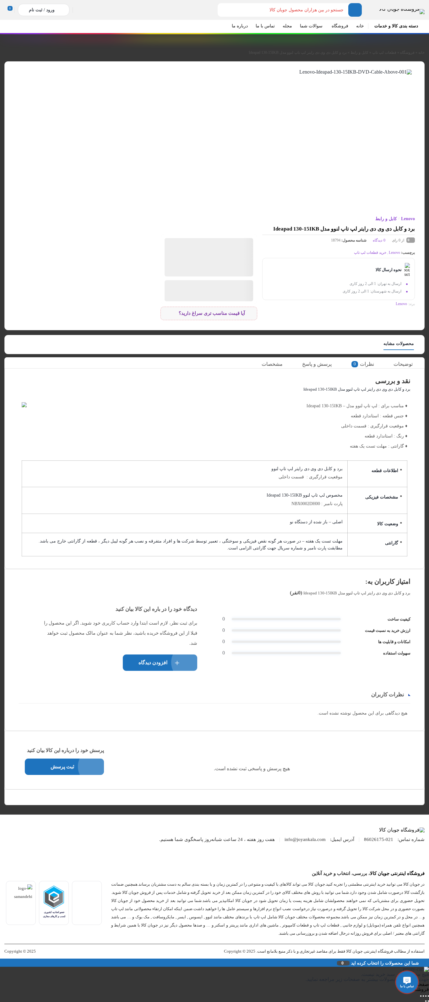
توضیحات (403, 364)
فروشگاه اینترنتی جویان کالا (397, 873)
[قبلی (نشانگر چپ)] (428, 1001)
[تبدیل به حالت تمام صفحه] (425, 996)
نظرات (364, 364)
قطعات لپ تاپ (384, 52)
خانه (421, 52)
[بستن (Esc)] (420, 996)
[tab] (407, 364)
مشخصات (272, 364)
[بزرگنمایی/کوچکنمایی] (428, 996)
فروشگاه (407, 52)
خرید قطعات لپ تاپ (370, 252)
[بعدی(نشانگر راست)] (425, 1001)
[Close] (1, 962)
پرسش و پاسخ (317, 364)
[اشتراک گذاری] (423, 996)
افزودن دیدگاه (152, 662)
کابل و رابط (359, 52)
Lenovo (408, 218)
